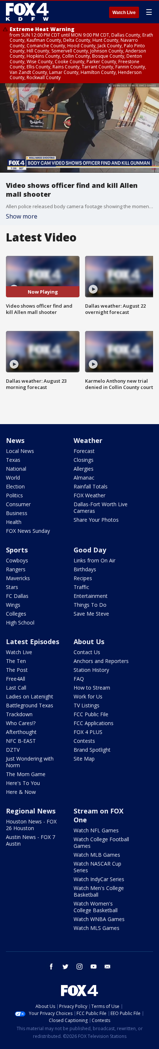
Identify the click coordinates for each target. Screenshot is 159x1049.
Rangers (16, 569)
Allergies (84, 468)
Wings (13, 604)
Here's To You (23, 782)
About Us (89, 641)
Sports (17, 549)
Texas (13, 459)
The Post (17, 669)
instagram (79, 966)
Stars (12, 587)
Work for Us (88, 696)
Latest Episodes (32, 641)
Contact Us (87, 652)
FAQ (79, 678)
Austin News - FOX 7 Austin (30, 840)
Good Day (90, 549)
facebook (51, 966)
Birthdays (85, 569)
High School (20, 622)
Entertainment (91, 595)
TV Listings (86, 705)
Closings (84, 459)
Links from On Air (94, 560)
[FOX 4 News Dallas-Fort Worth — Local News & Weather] (27, 12)
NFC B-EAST (21, 740)
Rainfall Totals (91, 486)
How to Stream (92, 687)
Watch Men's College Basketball (99, 891)
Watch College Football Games (101, 842)
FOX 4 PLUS (88, 731)
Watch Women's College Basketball (96, 907)
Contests (84, 740)
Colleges (16, 613)
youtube (93, 966)
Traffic (81, 587)
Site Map (84, 758)
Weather (88, 440)
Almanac (84, 477)
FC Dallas (17, 595)
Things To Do (90, 604)
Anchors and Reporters (101, 660)
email (108, 966)
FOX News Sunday (28, 530)
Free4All (15, 678)
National (16, 468)
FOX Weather (89, 495)
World (13, 477)
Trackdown (19, 714)
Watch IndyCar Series (99, 879)
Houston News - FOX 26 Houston (31, 825)
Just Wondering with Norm (30, 762)
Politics (14, 495)
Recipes (83, 578)
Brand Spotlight (92, 749)
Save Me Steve (91, 613)
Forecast (84, 450)
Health (13, 521)
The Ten (16, 660)
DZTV (13, 749)
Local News (20, 450)
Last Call (16, 687)
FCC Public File (91, 714)
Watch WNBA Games (99, 919)
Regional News (30, 810)
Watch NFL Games (96, 830)
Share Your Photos (96, 519)
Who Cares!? (20, 723)
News (15, 440)
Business (16, 513)
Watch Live (124, 12)
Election (15, 486)
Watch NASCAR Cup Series (97, 867)
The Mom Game (25, 774)
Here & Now (21, 791)
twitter (65, 966)
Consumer (18, 504)
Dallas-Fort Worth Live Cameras (101, 507)
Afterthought (21, 731)
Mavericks (18, 578)
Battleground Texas (29, 705)
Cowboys (17, 560)
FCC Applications (94, 723)
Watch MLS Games (96, 927)
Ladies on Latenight (29, 696)
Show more (21, 216)
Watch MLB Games (97, 854)
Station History (91, 669)
